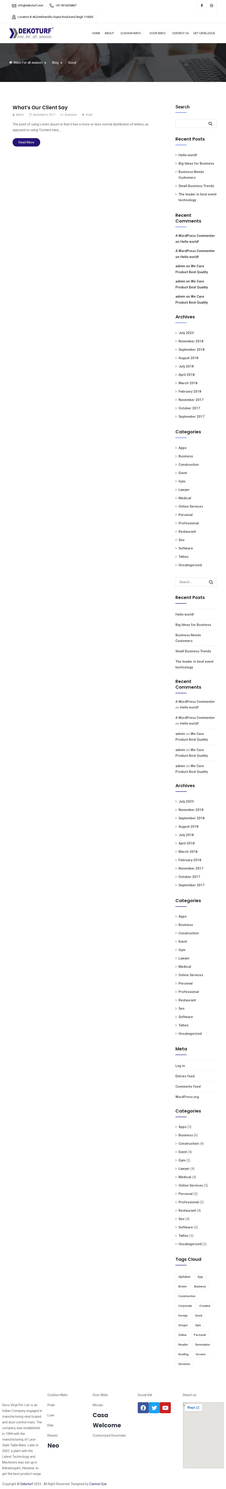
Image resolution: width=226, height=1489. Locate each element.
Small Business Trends (196, 186)
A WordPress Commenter (195, 236)
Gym (182, 481)
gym (198, 1325)
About (109, 33)
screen (200, 1354)
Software (186, 548)
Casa (100, 1415)
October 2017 (189, 408)
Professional (189, 523)
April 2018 (187, 375)
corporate (185, 1305)
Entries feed (185, 1076)
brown (182, 1286)
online (182, 1335)
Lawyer (184, 490)
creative (204, 1305)
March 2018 (188, 383)
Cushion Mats (131, 33)
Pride (51, 1405)
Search (182, 106)
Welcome (107, 1425)
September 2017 (192, 417)
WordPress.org (187, 1097)
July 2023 (186, 333)
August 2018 (188, 358)
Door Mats (158, 33)
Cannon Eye (98, 1484)
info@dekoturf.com (30, 5)
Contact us (180, 33)
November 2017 (191, 400)
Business (71, 114)
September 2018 (192, 350)
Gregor (183, 1325)
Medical (185, 498)
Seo (182, 540)
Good (89, 114)
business (200, 1286)
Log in (180, 1066)
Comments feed (188, 1086)
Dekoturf (27, 1484)
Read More (26, 142)
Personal (186, 515)
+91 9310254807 (66, 5)
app (200, 1276)
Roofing (183, 1354)
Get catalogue (204, 33)
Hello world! (188, 155)
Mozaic (98, 1405)
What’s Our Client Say (40, 107)
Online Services (191, 506)
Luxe (50, 1415)
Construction (189, 465)
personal (200, 1335)
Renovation (202, 1344)
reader (183, 1344)
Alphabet (184, 1276)
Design (183, 1315)
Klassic (52, 1435)
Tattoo (183, 557)
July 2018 (186, 366)
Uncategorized (190, 565)
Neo (53, 1446)
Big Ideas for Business (196, 163)
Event (183, 473)
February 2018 (190, 391)
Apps (182, 448)
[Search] (211, 582)
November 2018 (191, 341)
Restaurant (187, 532)
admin (180, 266)
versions (184, 1364)
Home (96, 33)
